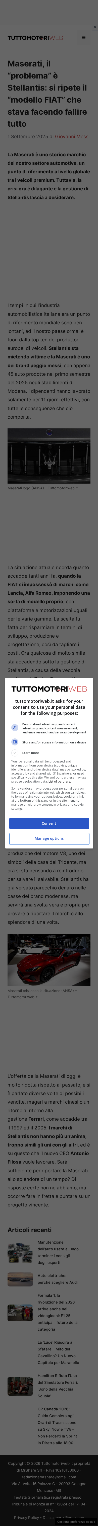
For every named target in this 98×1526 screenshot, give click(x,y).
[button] (49, 752)
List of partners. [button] (59, 781)
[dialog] (49, 763)
